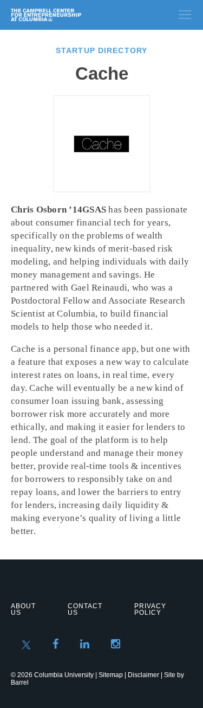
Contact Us (85, 609)
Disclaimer (143, 675)
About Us (23, 609)
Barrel (20, 682)
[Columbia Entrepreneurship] (69, 14)
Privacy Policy (150, 609)
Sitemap (111, 675)
